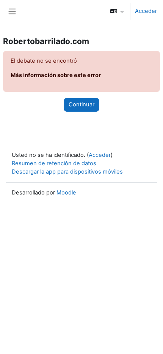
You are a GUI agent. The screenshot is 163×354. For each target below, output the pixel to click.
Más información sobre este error (56, 75)
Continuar (81, 104)
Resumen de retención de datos (54, 163)
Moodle (66, 192)
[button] (117, 11)
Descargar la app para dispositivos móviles (67, 171)
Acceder (146, 11)
